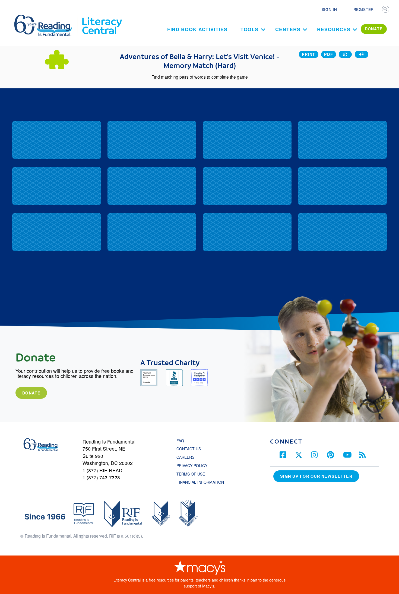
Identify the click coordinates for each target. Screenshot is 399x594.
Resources (333, 29)
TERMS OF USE (193, 474)
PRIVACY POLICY (191, 465)
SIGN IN (329, 9)
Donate (31, 393)
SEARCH (386, 10)
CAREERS (185, 457)
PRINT (308, 54)
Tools (249, 29)
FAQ (180, 440)
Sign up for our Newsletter (316, 476)
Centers (287, 29)
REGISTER (363, 9)
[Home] (46, 17)
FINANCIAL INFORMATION (200, 482)
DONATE (374, 28)
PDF (328, 54)
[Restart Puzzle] (345, 54)
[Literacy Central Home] (101, 17)
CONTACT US (190, 448)
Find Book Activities (197, 29)
